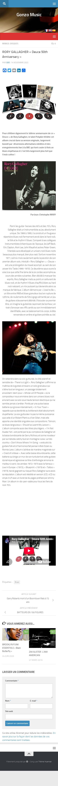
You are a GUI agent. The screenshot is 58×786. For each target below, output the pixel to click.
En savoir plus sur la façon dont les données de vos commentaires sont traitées (29, 736)
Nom (8, 701)
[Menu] (54, 3)
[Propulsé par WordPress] (27, 762)
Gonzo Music (29, 14)
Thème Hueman (45, 761)
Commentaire (12, 680)
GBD (8, 62)
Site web (9, 711)
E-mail (33, 701)
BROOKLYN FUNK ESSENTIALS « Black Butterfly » (11, 647)
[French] (46, 30)
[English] (50, 30)
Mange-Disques (10, 43)
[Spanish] (53, 30)
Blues (17, 582)
